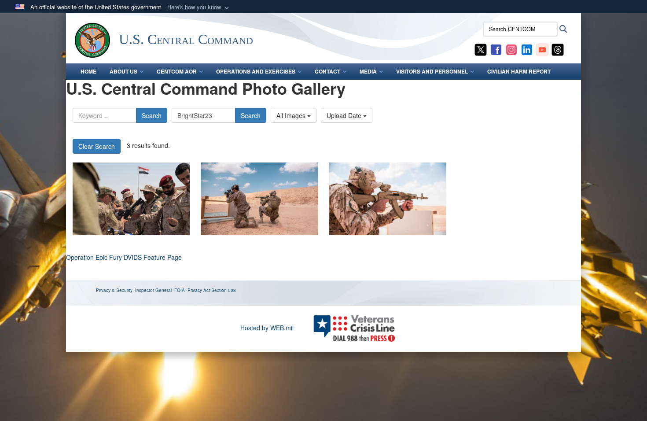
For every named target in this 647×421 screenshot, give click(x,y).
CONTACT (327, 71)
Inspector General (153, 290)
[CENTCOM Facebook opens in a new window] (496, 48)
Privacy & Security (114, 290)
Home (88, 71)
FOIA (179, 290)
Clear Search (96, 146)
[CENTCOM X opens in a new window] (481, 48)
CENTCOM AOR (177, 71)
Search (152, 115)
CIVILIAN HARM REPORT (519, 71)
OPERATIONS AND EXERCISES (255, 71)
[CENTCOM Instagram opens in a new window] (511, 48)
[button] (199, 7)
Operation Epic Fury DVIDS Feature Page (124, 257)
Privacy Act (198, 290)
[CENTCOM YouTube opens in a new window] (542, 48)
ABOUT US (123, 71)
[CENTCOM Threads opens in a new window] (558, 48)
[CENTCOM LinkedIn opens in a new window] (527, 48)
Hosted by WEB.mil (267, 327)
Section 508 (223, 290)
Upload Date (345, 115)
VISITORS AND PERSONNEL (432, 71)
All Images (291, 115)
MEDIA (368, 71)
